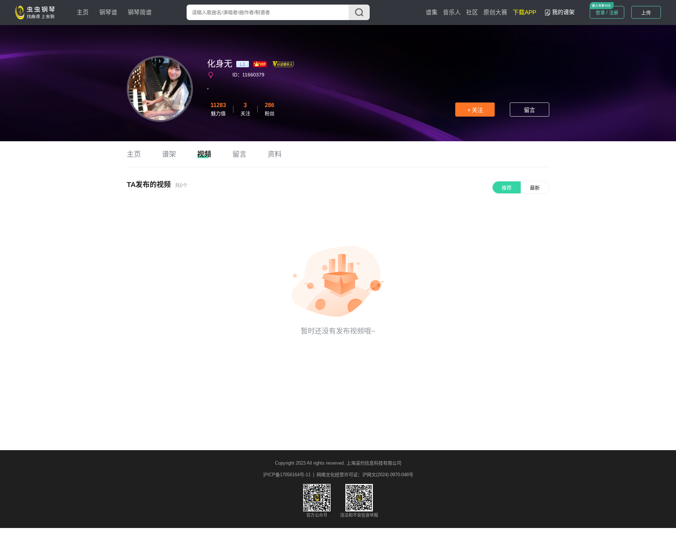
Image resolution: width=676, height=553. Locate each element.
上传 (646, 12)
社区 (472, 12)
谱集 (432, 12)
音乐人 (452, 12)
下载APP (524, 12)
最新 (535, 188)
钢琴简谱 (140, 12)
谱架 (169, 154)
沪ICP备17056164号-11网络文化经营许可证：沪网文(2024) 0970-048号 (338, 474)
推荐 (507, 188)
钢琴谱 (108, 12)
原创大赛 (495, 12)
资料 (275, 154)
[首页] (36, 12)
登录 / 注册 (607, 12)
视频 (204, 154)
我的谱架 (563, 12)
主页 (83, 12)
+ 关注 (475, 110)
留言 (529, 110)
